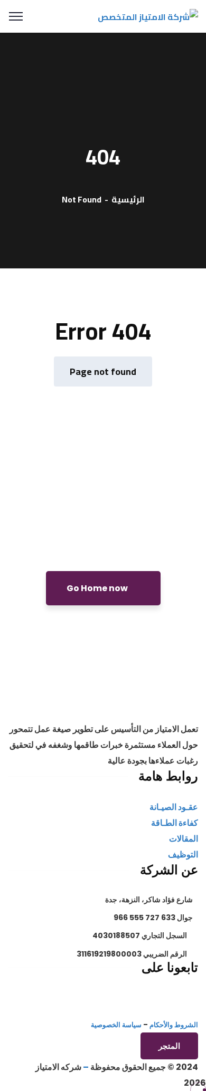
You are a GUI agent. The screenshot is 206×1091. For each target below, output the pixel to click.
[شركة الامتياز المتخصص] (148, 16)
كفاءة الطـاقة (174, 823)
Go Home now (98, 588)
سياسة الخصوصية (116, 1025)
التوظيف (183, 854)
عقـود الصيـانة (173, 807)
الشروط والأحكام (173, 1025)
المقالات (183, 839)
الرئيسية (128, 199)
